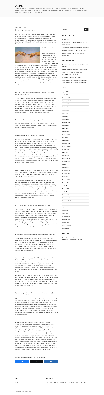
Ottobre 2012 (65, 222)
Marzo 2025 (65, 110)
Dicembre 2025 (66, 98)
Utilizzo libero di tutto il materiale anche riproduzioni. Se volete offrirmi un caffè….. (67, 382)
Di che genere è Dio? (25, 30)
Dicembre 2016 (66, 173)
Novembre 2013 (66, 201)
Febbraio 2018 (66, 158)
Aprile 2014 (65, 192)
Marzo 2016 (65, 176)
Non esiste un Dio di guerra (74, 77)
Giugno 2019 (65, 140)
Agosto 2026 (65, 91)
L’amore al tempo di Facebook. (80, 69)
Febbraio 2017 (66, 170)
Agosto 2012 (65, 228)
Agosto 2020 (65, 125)
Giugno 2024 (65, 116)
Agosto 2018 (65, 149)
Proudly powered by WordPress (23, 391)
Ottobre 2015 (65, 182)
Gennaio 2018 (66, 161)
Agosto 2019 (65, 137)
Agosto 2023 (65, 119)
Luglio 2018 (65, 152)
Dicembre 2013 (66, 198)
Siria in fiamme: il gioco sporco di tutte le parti (74, 80)
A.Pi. (19, 5)
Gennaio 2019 (66, 143)
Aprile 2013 (65, 213)
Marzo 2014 (65, 195)
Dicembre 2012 (66, 219)
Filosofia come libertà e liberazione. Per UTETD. (74, 50)
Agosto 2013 (65, 207)
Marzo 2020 (65, 131)
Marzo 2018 (65, 155)
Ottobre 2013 (65, 204)
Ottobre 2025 (65, 104)
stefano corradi (66, 69)
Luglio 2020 (65, 128)
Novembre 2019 (66, 134)
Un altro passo (66, 39)
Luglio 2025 (65, 107)
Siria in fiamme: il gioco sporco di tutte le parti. (74, 82)
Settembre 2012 (66, 225)
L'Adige (16, 382)
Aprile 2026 (65, 95)
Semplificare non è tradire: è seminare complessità (75, 47)
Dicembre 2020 (66, 122)
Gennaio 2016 (66, 179)
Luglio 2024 (65, 113)
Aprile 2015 (65, 186)
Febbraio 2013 (66, 216)
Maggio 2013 (65, 210)
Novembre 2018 (66, 146)
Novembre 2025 (66, 101)
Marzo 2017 (65, 167)
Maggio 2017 (65, 164)
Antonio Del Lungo (67, 72)
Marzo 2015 (65, 189)
